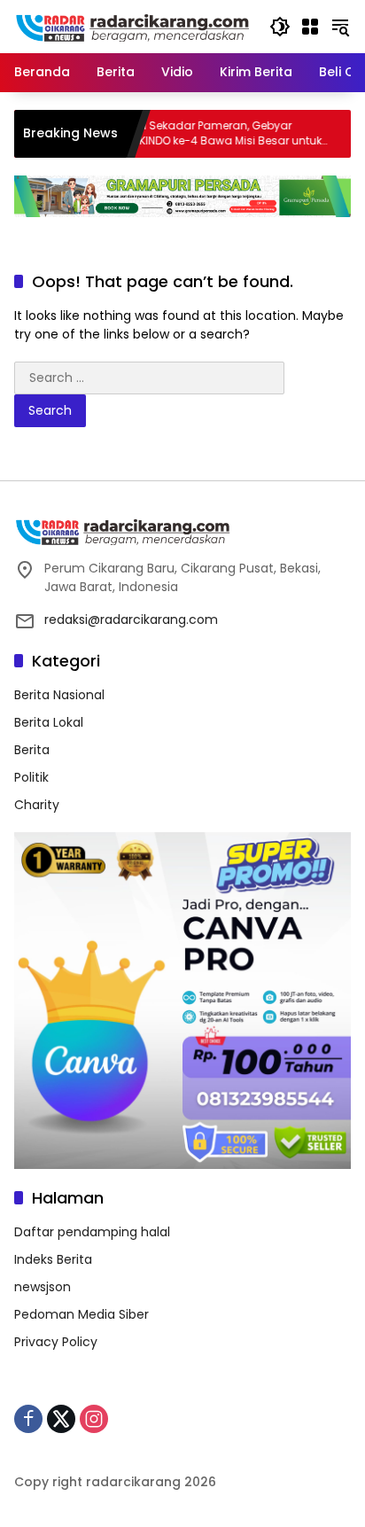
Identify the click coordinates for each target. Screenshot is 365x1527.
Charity (36, 805)
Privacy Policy (55, 1342)
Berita (32, 750)
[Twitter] (61, 1419)
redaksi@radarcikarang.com (131, 619)
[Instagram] (94, 1419)
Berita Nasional (59, 695)
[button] (280, 26)
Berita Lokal (48, 722)
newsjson (42, 1287)
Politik (31, 777)
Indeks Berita (53, 1259)
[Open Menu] (310, 26)
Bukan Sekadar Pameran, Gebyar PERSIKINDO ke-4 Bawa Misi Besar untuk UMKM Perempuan (199, 134)
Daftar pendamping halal (92, 1232)
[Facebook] (28, 1419)
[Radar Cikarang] (133, 26)
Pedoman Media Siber (81, 1314)
